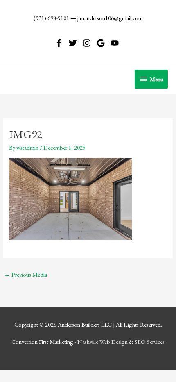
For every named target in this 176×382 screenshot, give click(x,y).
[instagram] (89, 43)
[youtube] (116, 43)
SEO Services (150, 342)
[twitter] (75, 43)
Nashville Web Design (102, 342)
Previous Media (25, 274)
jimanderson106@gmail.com (110, 18)
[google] (103, 43)
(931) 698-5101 (51, 18)
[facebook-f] (61, 43)
